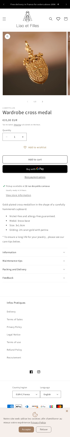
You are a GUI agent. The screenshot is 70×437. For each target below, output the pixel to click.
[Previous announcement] (3, 4)
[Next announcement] (66, 4)
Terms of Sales (15, 319)
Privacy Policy (14, 326)
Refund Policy (14, 349)
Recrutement (14, 357)
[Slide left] (27, 101)
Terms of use (14, 342)
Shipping (17, 125)
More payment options (35, 177)
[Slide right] (42, 101)
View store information (18, 195)
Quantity (7, 130)
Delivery (11, 311)
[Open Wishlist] (58, 19)
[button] (4, 19)
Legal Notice (13, 334)
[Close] (67, 411)
